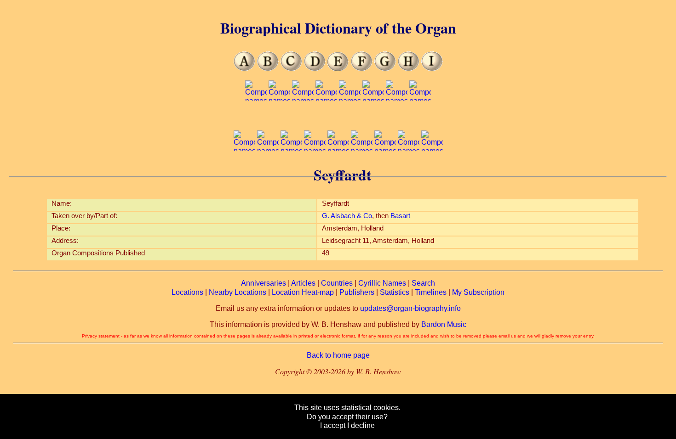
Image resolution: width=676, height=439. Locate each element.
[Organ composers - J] (256, 118)
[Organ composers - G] (385, 69)
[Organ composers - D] (315, 69)
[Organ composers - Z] (432, 168)
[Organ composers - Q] (420, 118)
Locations (187, 292)
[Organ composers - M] (326, 118)
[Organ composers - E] (338, 69)
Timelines (431, 292)
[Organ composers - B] (268, 69)
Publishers (356, 292)
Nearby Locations (237, 292)
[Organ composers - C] (291, 69)
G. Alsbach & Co (347, 216)
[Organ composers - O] (373, 118)
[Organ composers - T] (291, 168)
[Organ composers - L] (303, 118)
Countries (337, 283)
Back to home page (338, 355)
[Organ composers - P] (396, 118)
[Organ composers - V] (338, 168)
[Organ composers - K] (279, 118)
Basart (400, 216)
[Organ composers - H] (408, 69)
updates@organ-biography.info (410, 308)
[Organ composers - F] (361, 69)
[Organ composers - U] (315, 168)
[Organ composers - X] (385, 168)
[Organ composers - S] (268, 168)
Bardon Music (443, 324)
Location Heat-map (303, 292)
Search (423, 283)
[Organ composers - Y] (408, 168)
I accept (332, 425)
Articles (303, 283)
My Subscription (478, 292)
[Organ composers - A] (244, 69)
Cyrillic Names (382, 283)
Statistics (394, 292)
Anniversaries (263, 283)
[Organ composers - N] (350, 118)
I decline (361, 425)
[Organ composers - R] (244, 168)
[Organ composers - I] (432, 69)
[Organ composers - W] (361, 168)
